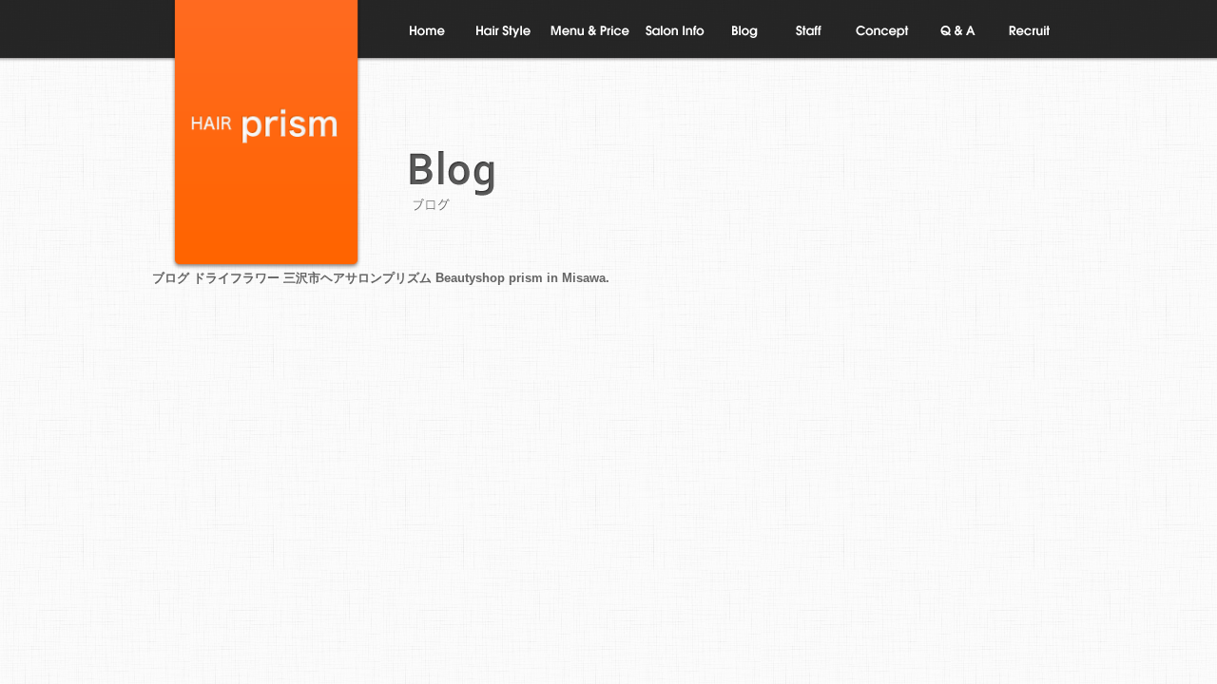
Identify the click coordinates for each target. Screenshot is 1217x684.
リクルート (1030, 31)
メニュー (589, 31)
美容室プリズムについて (675, 31)
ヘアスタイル (503, 31)
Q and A (957, 31)
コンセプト (882, 31)
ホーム (427, 31)
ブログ (746, 31)
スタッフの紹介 (812, 31)
